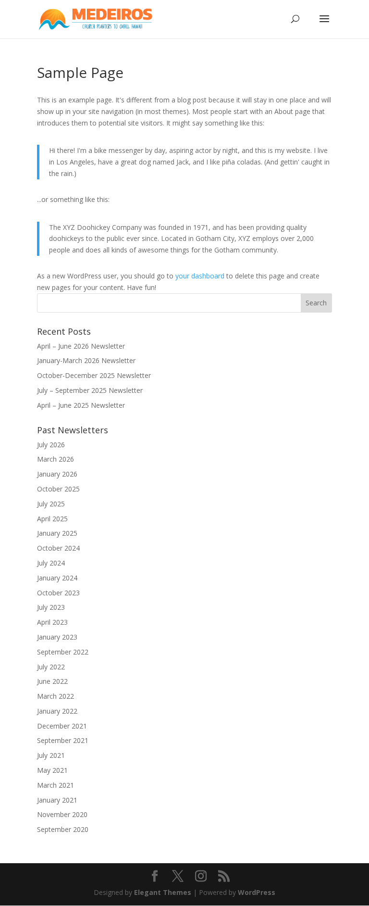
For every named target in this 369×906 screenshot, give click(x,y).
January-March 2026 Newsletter (86, 360)
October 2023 (58, 592)
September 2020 (62, 829)
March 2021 (55, 785)
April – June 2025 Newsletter (81, 405)
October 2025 (58, 488)
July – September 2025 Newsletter (90, 390)
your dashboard (199, 275)
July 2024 (51, 562)
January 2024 (57, 577)
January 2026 (57, 473)
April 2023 (52, 622)
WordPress (256, 892)
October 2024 (58, 548)
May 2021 (52, 770)
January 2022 (57, 711)
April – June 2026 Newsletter (81, 346)
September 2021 (62, 740)
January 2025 (57, 533)
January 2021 (57, 800)
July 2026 (51, 444)
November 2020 (62, 814)
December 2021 (62, 725)
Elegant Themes (162, 892)
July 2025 (51, 503)
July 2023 (51, 607)
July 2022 (51, 666)
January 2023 (57, 637)
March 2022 (55, 696)
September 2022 (62, 651)
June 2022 (52, 681)
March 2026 (55, 459)
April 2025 (52, 518)
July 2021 (51, 755)
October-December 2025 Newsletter (94, 375)
